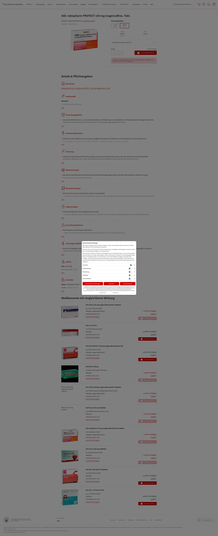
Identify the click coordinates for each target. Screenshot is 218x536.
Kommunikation (87, 278)
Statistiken (85, 275)
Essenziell (85, 265)
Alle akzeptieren (127, 284)
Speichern (111, 284)
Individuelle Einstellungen (92, 284)
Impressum (115, 292)
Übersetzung (86, 272)
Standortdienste (87, 268)
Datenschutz (103, 292)
